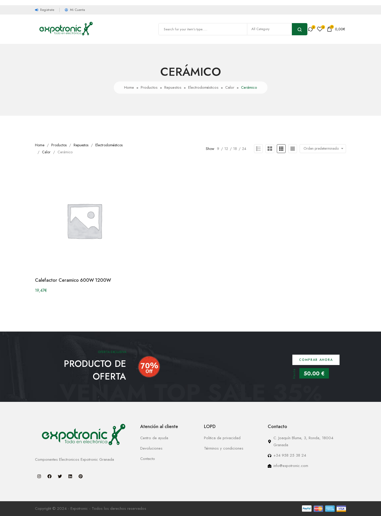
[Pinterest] (80, 476)
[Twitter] (60, 476)
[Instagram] (39, 476)
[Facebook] (49, 476)
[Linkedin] (70, 476)
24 (244, 148)
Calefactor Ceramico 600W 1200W (73, 280)
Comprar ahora (316, 359)
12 (226, 148)
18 (235, 148)
